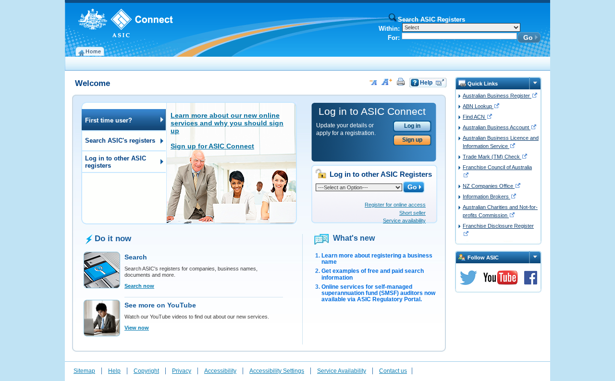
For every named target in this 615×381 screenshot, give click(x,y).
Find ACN (474, 117)
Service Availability (341, 371)
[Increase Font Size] (386, 82)
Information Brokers (486, 196)
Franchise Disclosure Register (498, 226)
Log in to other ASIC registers (114, 162)
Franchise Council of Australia (497, 167)
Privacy (181, 371)
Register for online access (395, 205)
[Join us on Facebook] (530, 277)
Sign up (412, 139)
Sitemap (84, 371)
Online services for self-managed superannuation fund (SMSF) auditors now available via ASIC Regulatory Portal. (378, 293)
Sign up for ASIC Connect (212, 146)
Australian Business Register (497, 95)
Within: (389, 28)
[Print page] (400, 82)
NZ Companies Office (489, 186)
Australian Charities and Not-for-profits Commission (500, 211)
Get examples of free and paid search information (372, 274)
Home (93, 51)
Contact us (393, 371)
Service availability (404, 220)
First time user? (107, 120)
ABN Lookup (478, 106)
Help (426, 82)
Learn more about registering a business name (376, 258)
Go (528, 37)
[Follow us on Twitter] (468, 277)
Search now (139, 286)
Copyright (146, 371)
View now (136, 328)
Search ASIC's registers (118, 140)
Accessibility (220, 371)
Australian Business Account (496, 127)
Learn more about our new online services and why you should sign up (227, 123)
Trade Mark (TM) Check (492, 157)
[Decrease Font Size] (373, 82)
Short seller (412, 213)
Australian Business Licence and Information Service (501, 142)
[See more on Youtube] (500, 277)
